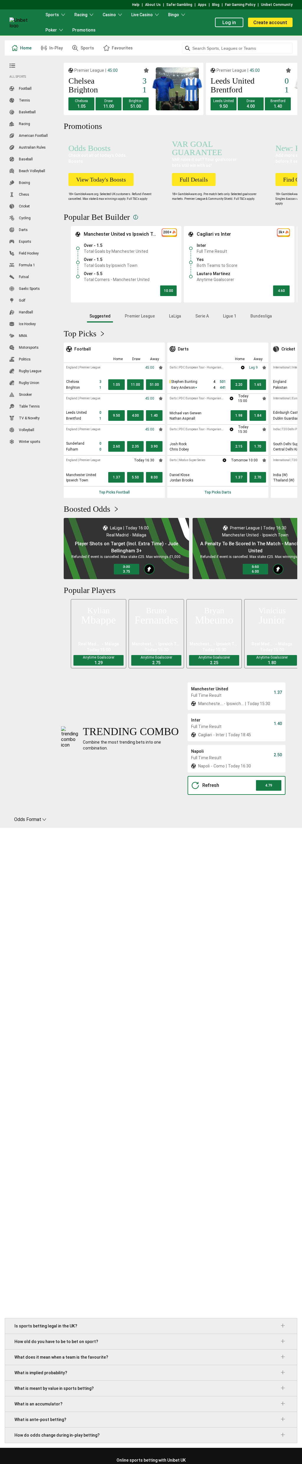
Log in (229, 22)
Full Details (194, 179)
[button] (81, 103)
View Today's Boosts (101, 179)
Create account (270, 22)
